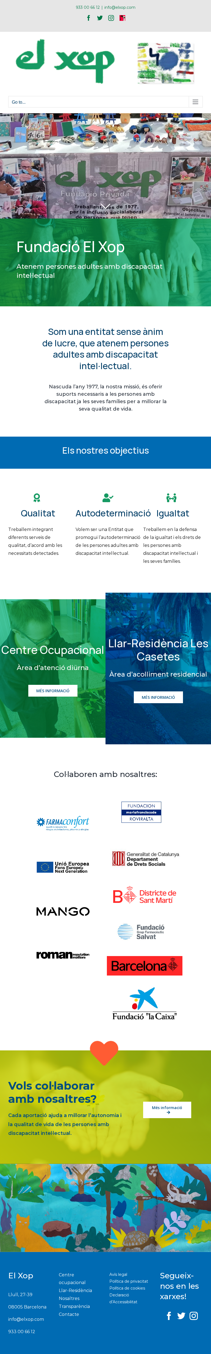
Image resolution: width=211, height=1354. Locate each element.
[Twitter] (181, 1316)
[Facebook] (169, 1316)
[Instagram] (194, 1316)
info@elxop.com (119, 7)
